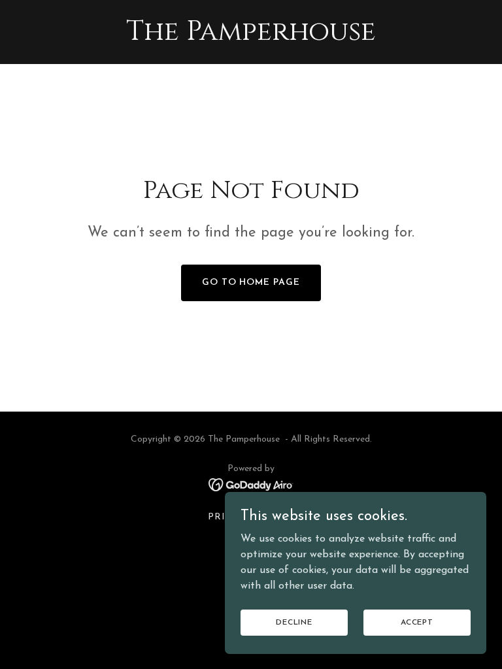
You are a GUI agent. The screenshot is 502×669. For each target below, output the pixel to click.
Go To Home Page (251, 282)
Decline (294, 622)
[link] (251, 37)
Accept (417, 622)
